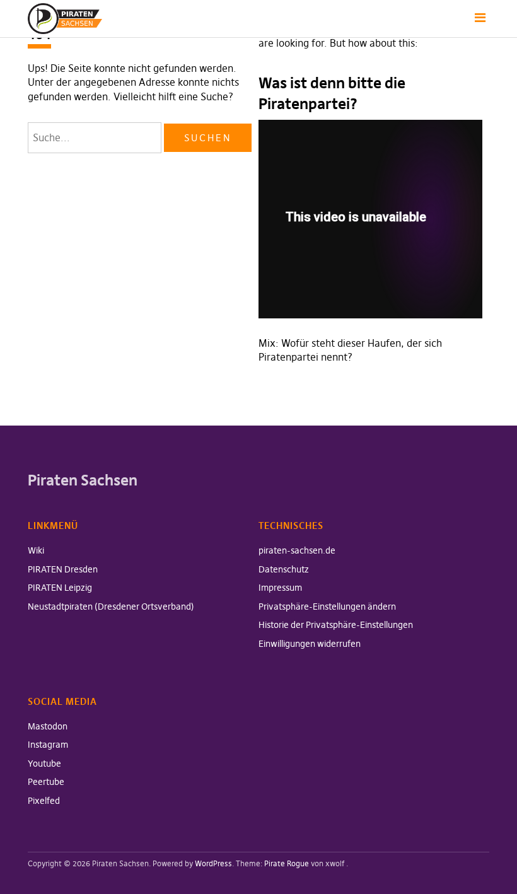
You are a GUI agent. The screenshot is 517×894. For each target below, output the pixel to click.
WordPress (213, 863)
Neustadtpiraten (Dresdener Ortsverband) (111, 606)
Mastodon (47, 726)
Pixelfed (44, 800)
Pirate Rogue (286, 863)
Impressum (280, 587)
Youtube (44, 763)
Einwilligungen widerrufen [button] (309, 643)
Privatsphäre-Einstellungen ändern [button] (327, 606)
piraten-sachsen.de (296, 550)
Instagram (48, 744)
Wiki (36, 550)
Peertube (46, 781)
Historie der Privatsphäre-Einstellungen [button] (335, 624)
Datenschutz (283, 569)
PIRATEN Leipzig (60, 587)
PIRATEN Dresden (63, 569)
